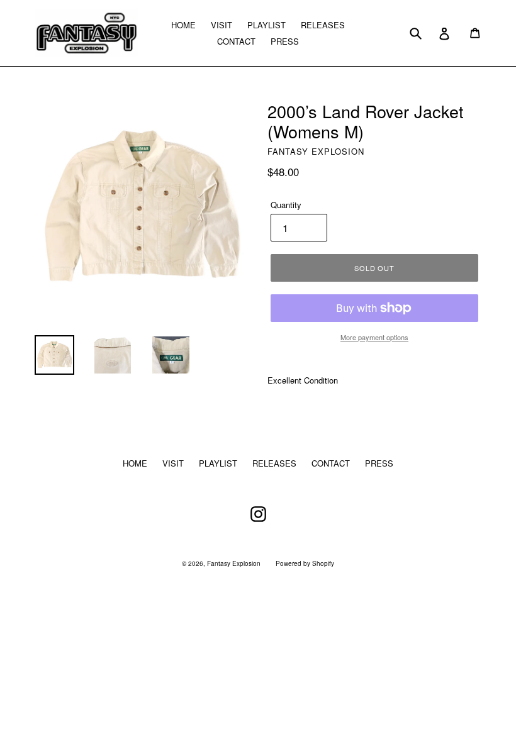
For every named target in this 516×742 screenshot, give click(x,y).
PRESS (285, 41)
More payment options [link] (374, 337)
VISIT (221, 25)
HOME (183, 25)
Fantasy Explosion (234, 563)
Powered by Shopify (305, 563)
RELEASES (323, 25)
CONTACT (236, 41)
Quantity (286, 205)
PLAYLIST (266, 25)
